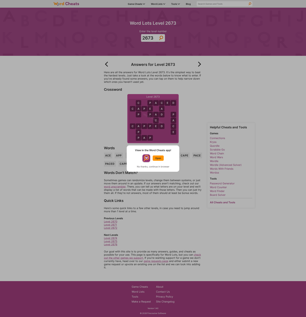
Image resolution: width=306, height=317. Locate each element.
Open (158, 158)
